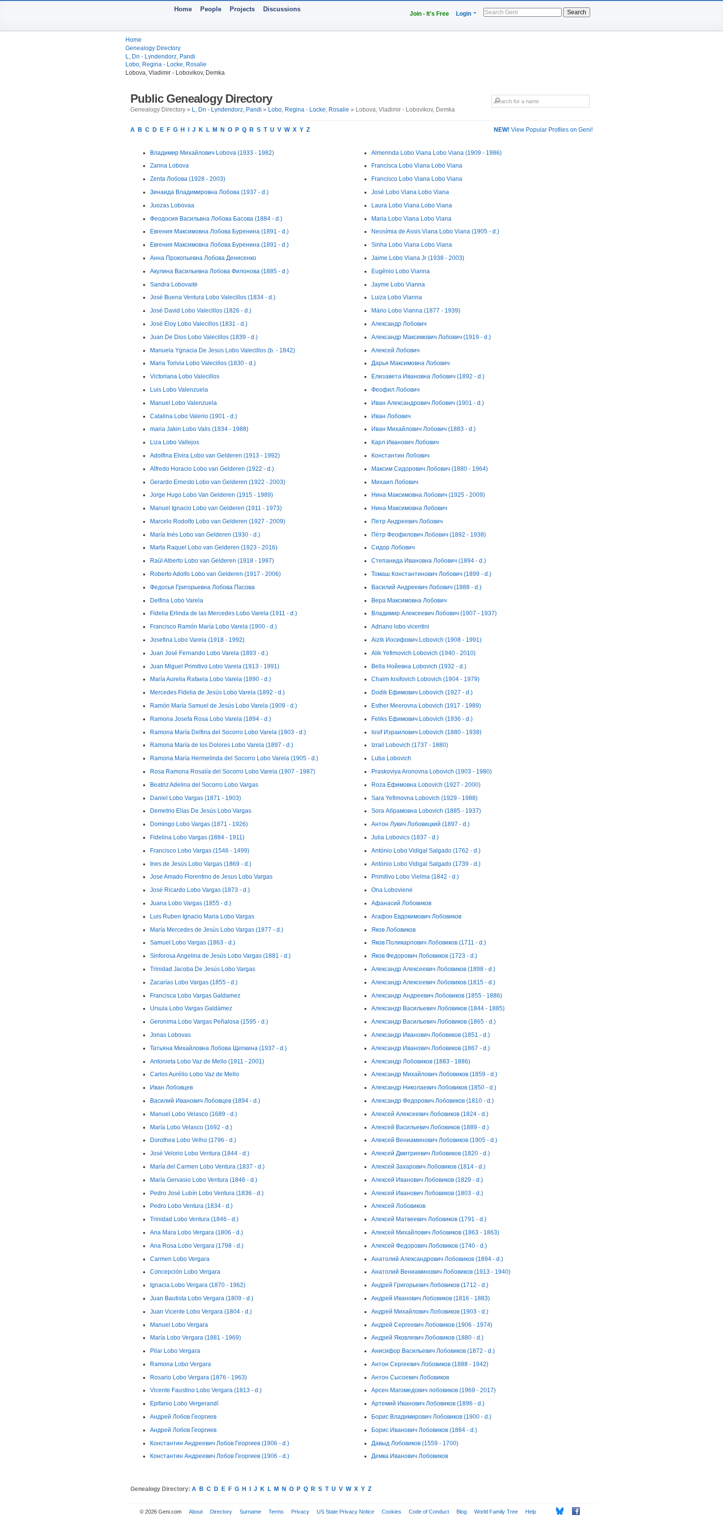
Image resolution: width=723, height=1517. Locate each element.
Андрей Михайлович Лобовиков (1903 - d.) (429, 1311)
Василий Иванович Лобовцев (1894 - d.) (205, 1100)
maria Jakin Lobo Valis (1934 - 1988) (199, 429)
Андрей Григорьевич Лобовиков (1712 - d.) (429, 1285)
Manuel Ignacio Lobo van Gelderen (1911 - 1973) (216, 508)
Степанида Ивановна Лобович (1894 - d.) (428, 560)
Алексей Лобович (395, 350)
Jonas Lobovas (170, 1034)
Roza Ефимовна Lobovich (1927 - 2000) (426, 784)
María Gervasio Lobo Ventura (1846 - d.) (203, 1179)
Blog (461, 1512)
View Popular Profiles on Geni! (543, 129)
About (196, 1512)
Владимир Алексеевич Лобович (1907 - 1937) (434, 613)
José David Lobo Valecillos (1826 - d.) (200, 310)
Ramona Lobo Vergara (180, 1364)
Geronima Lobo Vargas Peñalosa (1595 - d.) (209, 1021)
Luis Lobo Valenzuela (179, 389)
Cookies (391, 1512)
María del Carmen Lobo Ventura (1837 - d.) (207, 1166)
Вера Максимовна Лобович (409, 600)
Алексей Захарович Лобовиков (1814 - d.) (428, 1166)
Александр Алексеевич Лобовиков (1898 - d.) (433, 969)
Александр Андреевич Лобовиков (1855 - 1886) (436, 995)
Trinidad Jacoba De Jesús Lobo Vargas (202, 969)
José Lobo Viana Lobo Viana (410, 192)
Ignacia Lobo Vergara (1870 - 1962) (197, 1285)
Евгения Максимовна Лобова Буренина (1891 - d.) (219, 231)
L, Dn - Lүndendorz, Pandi (160, 56)
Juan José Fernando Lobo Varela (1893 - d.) (209, 653)
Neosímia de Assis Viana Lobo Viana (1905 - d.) (435, 231)
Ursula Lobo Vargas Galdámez (191, 1008)
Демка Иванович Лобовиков (409, 1456)
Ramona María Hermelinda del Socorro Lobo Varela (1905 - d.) (234, 758)
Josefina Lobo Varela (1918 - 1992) (197, 639)
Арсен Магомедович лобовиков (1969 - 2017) (433, 1390)
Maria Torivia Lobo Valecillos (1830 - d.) (203, 363)
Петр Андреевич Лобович (407, 521)
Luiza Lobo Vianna (396, 297)
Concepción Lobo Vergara (185, 1271)
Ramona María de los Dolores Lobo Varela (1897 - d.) (221, 745)
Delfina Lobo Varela (176, 600)
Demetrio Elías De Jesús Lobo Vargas (200, 810)
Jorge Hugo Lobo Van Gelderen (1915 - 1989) (211, 494)
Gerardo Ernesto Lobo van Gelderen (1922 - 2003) (217, 482)
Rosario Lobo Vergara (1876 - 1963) (198, 1377)
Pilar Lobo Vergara (175, 1350)
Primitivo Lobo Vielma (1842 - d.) (415, 876)
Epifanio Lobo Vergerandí (184, 1403)
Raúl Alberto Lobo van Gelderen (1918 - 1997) (212, 560)
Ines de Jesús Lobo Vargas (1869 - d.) (200, 863)
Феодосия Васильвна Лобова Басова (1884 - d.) (216, 218)
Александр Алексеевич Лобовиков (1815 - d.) (433, 982)
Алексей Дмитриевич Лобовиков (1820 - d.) (430, 1153)
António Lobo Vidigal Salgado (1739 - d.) (426, 863)
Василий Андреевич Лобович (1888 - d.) (426, 587)
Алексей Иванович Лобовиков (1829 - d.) (427, 1179)
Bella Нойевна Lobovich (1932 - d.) (418, 666)
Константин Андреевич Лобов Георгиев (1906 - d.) (219, 1443)
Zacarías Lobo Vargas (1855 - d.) (194, 982)
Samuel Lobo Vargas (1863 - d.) (192, 942)
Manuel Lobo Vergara (179, 1324)
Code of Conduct (429, 1512)
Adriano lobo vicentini (400, 626)
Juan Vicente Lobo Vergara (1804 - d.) (201, 1311)
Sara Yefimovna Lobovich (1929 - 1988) (424, 798)
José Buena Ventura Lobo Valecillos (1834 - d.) (212, 297)
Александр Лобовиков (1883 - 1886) (420, 1061)
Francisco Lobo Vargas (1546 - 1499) (199, 850)
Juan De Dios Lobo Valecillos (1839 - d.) (204, 337)
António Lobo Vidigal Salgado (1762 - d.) (426, 850)
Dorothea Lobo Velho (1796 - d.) (193, 1140)
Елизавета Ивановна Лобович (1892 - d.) (427, 376)
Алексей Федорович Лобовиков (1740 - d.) (429, 1245)
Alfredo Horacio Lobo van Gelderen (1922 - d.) (212, 468)
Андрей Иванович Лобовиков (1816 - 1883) (430, 1298)
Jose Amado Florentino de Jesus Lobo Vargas (211, 876)
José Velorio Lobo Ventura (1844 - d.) (199, 1153)
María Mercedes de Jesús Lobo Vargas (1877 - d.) (216, 929)
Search (576, 12)
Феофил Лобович (395, 389)
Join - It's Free (429, 13)
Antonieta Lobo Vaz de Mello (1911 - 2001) (207, 1061)
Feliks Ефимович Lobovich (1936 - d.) (422, 719)
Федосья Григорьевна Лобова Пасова (202, 587)
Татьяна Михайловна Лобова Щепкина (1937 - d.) (218, 1048)
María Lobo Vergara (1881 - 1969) (195, 1337)
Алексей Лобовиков (398, 1205)
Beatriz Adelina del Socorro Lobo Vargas (204, 784)
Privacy (300, 1512)
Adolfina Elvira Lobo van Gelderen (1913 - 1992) (215, 455)
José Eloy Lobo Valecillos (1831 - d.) (198, 323)
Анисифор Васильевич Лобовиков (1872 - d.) (433, 1350)
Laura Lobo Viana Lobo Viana (411, 205)
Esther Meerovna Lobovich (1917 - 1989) (426, 705)
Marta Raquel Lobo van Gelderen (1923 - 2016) (213, 547)
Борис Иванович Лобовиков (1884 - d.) (424, 1430)
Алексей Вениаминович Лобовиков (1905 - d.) (434, 1140)
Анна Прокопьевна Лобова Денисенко (203, 258)
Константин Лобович (400, 455)
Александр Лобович (398, 323)
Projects (242, 9)
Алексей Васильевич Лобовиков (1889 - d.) (430, 1127)
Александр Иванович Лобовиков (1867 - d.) (430, 1048)
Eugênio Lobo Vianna (400, 271)
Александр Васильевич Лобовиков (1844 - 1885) (438, 1008)
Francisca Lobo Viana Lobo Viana (416, 165)
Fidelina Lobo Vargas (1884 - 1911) (197, 837)
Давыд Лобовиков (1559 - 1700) (414, 1443)
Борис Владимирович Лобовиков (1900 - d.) (431, 1416)
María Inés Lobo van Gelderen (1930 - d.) (205, 534)
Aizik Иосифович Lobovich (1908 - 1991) (426, 639)
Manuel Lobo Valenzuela (183, 403)
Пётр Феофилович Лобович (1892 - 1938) (428, 534)
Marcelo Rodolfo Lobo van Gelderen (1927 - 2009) (217, 521)
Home (183, 9)
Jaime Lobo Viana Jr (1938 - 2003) (417, 258)
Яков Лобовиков (393, 929)
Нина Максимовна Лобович (409, 508)
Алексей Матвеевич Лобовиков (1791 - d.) (428, 1219)
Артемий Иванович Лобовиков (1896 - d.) (427, 1403)
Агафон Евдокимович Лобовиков (416, 916)
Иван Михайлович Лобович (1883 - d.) (423, 429)
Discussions (282, 9)
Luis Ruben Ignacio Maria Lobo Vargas (202, 916)
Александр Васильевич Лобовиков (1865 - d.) (433, 1021)
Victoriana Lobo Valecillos (184, 376)
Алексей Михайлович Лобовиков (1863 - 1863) (435, 1232)
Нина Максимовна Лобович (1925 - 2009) (428, 494)
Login (463, 13)
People (210, 9)
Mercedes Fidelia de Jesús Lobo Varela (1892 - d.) (217, 692)
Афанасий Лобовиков (401, 903)
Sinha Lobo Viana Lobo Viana (411, 244)
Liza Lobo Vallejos (174, 442)
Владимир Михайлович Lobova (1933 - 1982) (212, 152)
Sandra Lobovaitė (174, 284)
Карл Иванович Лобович (405, 442)
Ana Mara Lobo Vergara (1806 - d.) (196, 1232)
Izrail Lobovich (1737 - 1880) (409, 745)
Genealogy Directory (153, 48)
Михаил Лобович (394, 482)
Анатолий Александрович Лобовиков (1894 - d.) (437, 1259)
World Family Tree (496, 1512)
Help (530, 1512)
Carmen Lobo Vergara (180, 1259)
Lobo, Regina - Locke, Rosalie (166, 64)
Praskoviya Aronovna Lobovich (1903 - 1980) (431, 771)
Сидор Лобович (393, 547)
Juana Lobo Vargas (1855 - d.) (190, 903)
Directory (221, 1512)
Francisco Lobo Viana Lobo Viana (416, 178)
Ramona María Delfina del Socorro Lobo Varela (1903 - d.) (228, 732)
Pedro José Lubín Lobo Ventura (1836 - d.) (207, 1193)
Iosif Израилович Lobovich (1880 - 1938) (426, 732)
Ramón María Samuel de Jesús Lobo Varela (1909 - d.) (223, 705)
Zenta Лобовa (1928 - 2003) (187, 178)
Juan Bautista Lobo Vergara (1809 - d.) (201, 1298)
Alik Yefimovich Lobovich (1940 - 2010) (423, 653)
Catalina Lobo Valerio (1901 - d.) (193, 416)
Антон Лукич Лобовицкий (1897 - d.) (420, 824)
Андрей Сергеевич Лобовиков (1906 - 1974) (431, 1324)
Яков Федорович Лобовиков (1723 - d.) (424, 955)
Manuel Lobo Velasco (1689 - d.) (193, 1114)
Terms (276, 1512)
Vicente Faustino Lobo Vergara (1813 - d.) (206, 1390)
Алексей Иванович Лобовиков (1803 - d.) (427, 1193)
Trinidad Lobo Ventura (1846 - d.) (194, 1219)
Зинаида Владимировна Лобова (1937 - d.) (209, 192)
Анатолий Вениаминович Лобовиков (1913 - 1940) (441, 1271)
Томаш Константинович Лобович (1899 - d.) (431, 574)
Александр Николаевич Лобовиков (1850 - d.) (433, 1087)
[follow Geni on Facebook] (573, 1511)
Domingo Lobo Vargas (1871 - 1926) (199, 824)
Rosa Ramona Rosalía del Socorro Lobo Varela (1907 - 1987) (232, 771)
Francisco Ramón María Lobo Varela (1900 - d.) (213, 626)
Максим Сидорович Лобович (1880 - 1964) (429, 468)
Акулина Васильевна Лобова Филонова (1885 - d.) (219, 271)
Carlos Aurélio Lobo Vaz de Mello (194, 1074)
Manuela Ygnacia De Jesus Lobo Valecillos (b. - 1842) (222, 350)
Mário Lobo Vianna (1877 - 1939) (415, 310)
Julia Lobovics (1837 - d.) (405, 837)
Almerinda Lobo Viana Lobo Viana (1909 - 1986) (436, 152)
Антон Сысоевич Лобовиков (410, 1377)
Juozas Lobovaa (172, 205)
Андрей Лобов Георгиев (183, 1416)
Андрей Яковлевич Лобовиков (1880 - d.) (427, 1337)
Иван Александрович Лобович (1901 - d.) (427, 403)
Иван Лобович (391, 416)
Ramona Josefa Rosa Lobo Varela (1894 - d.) (210, 719)
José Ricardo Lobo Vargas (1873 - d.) (200, 890)
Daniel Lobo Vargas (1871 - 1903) (195, 798)
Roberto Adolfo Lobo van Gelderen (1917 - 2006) (215, 574)
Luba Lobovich (391, 758)
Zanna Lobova (169, 165)
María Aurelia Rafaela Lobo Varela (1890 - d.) (210, 679)
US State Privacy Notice (345, 1512)
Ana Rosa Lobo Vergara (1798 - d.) (196, 1245)
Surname (250, 1512)
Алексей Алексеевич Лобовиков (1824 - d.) (429, 1114)
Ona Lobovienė (392, 890)
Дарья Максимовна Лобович (410, 363)
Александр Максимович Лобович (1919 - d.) (431, 337)
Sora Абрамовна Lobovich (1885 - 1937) (426, 810)
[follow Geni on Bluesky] (557, 1511)
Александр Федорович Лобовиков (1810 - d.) (432, 1100)
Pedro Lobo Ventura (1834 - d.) (191, 1205)
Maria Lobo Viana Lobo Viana (411, 218)
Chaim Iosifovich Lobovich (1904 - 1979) (425, 679)
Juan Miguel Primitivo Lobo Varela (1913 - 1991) (214, 666)
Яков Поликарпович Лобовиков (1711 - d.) (428, 942)
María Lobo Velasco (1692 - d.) (191, 1127)
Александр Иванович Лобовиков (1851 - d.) (430, 1034)
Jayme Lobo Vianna (398, 284)
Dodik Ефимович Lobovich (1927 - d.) (422, 692)
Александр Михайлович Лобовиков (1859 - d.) (434, 1074)
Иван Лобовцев (171, 1087)
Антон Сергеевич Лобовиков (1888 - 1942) (429, 1364)
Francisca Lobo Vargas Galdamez (195, 995)
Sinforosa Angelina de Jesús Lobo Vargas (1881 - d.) (220, 955)
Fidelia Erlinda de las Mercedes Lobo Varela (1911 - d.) (223, 613)
